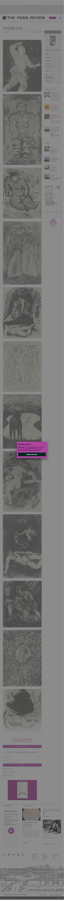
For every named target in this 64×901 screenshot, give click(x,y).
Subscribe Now (32, 454)
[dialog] (32, 450)
